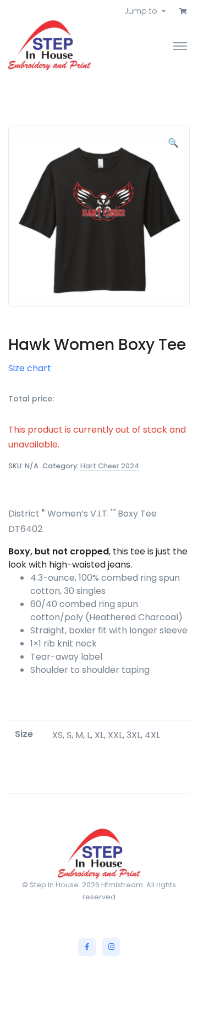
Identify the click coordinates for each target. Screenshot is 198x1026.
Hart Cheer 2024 (109, 466)
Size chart (29, 368)
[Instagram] (111, 947)
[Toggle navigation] (180, 45)
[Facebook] (87, 947)
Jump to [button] (140, 10)
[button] (183, 11)
